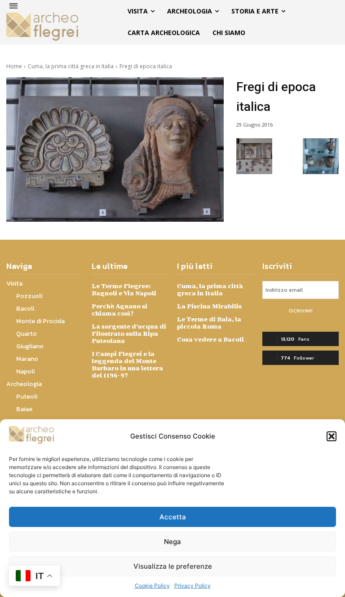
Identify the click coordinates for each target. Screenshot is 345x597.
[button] (331, 436)
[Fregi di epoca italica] (115, 149)
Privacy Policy (192, 585)
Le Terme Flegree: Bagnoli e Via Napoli (124, 289)
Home (14, 66)
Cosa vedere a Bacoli (210, 339)
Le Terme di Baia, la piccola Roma (209, 322)
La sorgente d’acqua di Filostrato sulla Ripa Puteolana (129, 333)
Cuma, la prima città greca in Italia (71, 66)
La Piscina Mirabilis (209, 306)
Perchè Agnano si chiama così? (119, 309)
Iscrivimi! (301, 310)
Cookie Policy (152, 585)
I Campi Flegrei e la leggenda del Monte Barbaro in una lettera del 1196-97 (127, 364)
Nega (172, 541)
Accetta (172, 517)
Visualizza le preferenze (172, 566)
